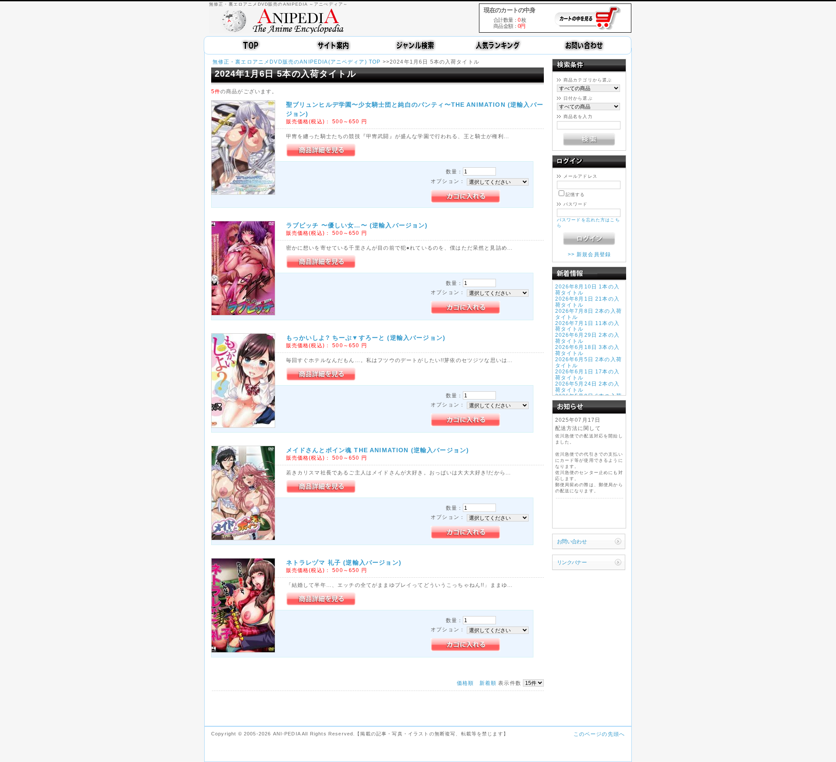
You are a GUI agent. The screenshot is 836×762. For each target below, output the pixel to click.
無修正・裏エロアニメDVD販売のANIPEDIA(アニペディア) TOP (296, 61)
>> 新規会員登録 (589, 254)
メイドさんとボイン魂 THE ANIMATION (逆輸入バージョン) (377, 450)
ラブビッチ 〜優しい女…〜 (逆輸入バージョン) (357, 225)
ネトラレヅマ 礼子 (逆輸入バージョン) (343, 562)
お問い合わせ (572, 541)
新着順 (487, 683)
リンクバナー (572, 562)
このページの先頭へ (599, 734)
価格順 (465, 683)
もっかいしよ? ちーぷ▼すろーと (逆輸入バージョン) (365, 337)
